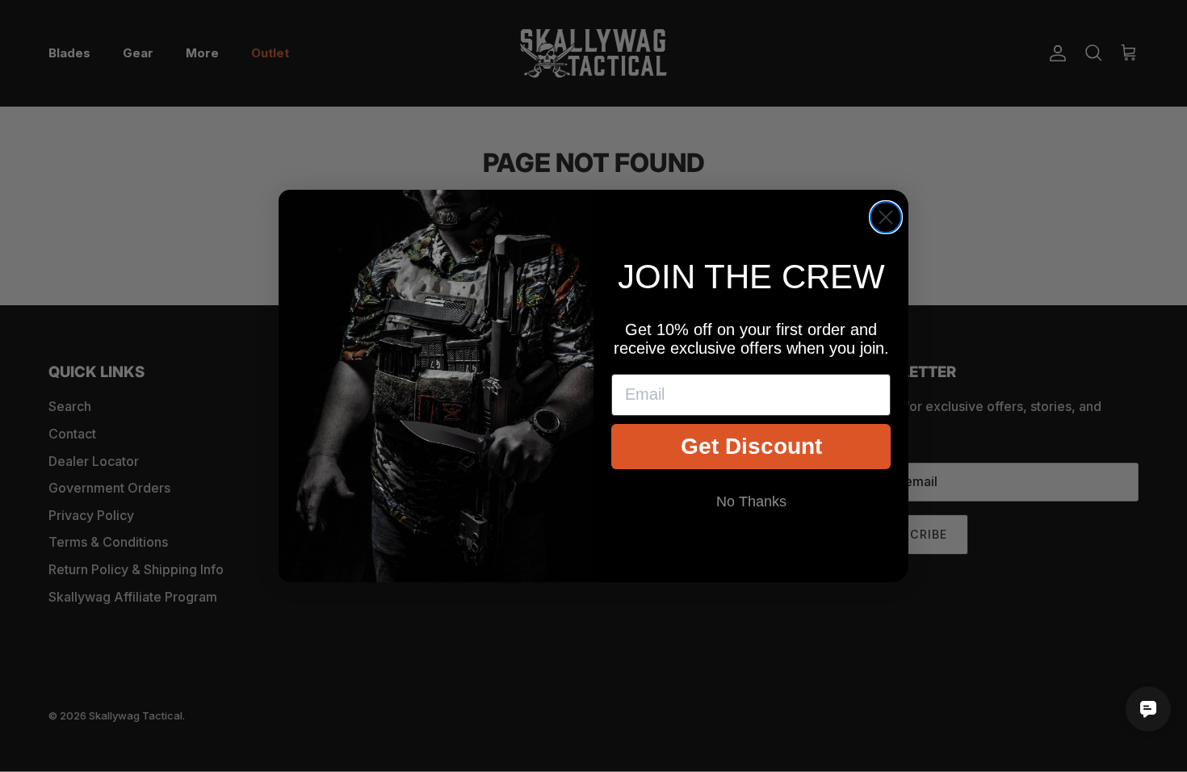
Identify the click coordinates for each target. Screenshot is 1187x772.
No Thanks (751, 501)
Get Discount (751, 446)
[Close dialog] (885, 217)
